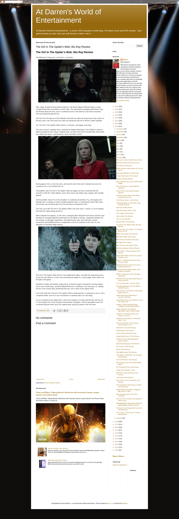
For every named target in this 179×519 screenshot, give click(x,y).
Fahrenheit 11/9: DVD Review (126, 328)
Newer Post (40, 379)
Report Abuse (118, 456)
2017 (117, 424)
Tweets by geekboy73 (120, 465)
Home (71, 379)
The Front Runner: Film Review (126, 360)
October (119, 134)
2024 (117, 112)
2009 (117, 447)
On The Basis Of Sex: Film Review (127, 367)
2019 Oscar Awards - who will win (127, 200)
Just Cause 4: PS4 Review (125, 346)
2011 (117, 441)
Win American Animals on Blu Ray (127, 240)
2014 (117, 433)
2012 (117, 439)
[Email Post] (54, 310)
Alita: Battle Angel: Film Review (126, 352)
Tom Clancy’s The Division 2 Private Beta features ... (128, 413)
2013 (117, 436)
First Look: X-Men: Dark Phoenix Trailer (129, 160)
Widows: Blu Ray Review (124, 179)
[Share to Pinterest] (67, 310)
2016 (117, 427)
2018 (117, 421)
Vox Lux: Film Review (123, 219)
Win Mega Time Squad (123, 242)
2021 (117, 121)
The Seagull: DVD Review (125, 213)
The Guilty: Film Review (124, 166)
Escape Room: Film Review (125, 222)
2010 (117, 444)
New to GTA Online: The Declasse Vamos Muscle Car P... (127, 324)
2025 (117, 109)
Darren (125, 60)
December (120, 129)
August (119, 140)
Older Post (101, 379)
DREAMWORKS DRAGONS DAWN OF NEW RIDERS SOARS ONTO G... (129, 404)
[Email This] (58, 310)
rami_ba (110, 503)
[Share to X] (62, 310)
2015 (117, 430)
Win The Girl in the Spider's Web (127, 245)
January (119, 418)
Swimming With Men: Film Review (127, 173)
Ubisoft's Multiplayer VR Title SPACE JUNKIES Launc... (128, 287)
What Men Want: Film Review (126, 237)
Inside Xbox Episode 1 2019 (125, 370)
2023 (117, 115)
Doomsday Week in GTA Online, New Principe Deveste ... (128, 204)
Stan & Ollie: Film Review (124, 216)
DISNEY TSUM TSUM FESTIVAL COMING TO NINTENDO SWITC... (128, 305)
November (120, 132)
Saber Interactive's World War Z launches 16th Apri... (126, 296)
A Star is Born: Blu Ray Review (126, 333)
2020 (117, 123)
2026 (117, 106)
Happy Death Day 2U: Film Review (127, 336)
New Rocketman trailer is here (126, 210)
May (118, 149)
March (119, 154)
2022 (117, 118)
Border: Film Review (123, 349)
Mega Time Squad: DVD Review (127, 234)
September (120, 137)
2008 (117, 450)
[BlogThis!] (60, 310)
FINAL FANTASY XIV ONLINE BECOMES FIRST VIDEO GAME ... (128, 310)
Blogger (124, 503)
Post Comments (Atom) (52, 383)
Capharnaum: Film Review (125, 330)
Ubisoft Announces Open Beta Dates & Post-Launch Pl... (129, 279)
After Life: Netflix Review (124, 207)
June (118, 146)
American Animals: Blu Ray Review (128, 248)
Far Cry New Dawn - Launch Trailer (128, 283)
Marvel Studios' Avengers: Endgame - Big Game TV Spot (128, 390)
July (118, 143)
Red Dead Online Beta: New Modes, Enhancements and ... (128, 196)
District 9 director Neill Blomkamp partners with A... (127, 340)
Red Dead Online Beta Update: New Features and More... (128, 270)
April (118, 152)
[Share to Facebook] (65, 310)
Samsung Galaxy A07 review (57, 460)
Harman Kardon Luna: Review (58, 448)
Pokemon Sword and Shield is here (128, 163)
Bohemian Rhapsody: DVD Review (128, 344)
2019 (117, 126)
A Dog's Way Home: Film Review (127, 176)
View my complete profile (121, 100)
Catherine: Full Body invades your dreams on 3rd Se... (127, 314)
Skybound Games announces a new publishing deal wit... (128, 265)
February (120, 157)
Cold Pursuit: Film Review (124, 377)
